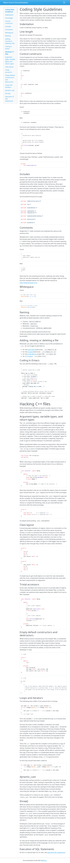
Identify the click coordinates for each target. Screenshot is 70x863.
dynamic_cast (9, 90)
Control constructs (9, 22)
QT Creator (29, 356)
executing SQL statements (56, 852)
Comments (9, 30)
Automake (31, 350)
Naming (8, 36)
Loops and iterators (8, 86)
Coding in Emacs (8, 47)
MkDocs (44, 860)
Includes (8, 26)
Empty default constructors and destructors (10, 78)
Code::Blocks (32, 354)
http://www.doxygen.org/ (28, 283)
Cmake (30, 352)
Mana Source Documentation (15, 2)
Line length (9, 18)
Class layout (9, 67)
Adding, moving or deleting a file (9, 41)
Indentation (9, 15)
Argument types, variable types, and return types (10, 60)
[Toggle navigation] (64, 2)
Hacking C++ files (9, 53)
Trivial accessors (8, 71)
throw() (7, 93)
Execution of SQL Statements (9, 99)
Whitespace (9, 33)
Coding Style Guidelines (9, 11)
